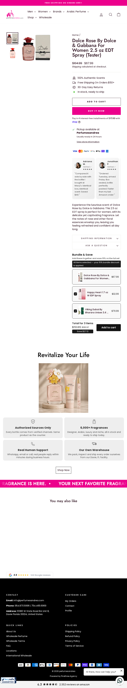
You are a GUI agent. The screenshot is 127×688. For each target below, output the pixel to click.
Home (75, 35)
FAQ (8, 645)
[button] (8, 680)
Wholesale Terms (15, 641)
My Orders (70, 601)
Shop (31, 17)
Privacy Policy (72, 641)
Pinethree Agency (69, 676)
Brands (57, 11)
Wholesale (45, 17)
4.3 (39, 684)
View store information (88, 141)
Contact (69, 605)
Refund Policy (72, 636)
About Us (11, 631)
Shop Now (63, 470)
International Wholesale (19, 655)
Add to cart (108, 327)
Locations (11, 650)
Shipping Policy (73, 631)
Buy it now (96, 110)
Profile (68, 610)
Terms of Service (74, 645)
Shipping (76, 66)
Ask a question (96, 245)
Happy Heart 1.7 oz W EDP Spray (97, 294)
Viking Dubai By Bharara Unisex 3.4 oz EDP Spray (97, 312)
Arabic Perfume (77, 11)
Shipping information (96, 238)
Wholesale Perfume (16, 636)
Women (43, 11)
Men (30, 11)
